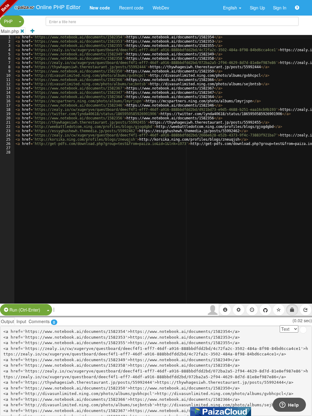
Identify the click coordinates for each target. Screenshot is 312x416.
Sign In (279, 8)
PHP (8, 21)
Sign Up (257, 8)
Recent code (131, 8)
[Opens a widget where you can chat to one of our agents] (289, 405)
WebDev (161, 8)
